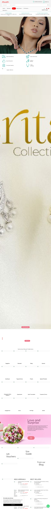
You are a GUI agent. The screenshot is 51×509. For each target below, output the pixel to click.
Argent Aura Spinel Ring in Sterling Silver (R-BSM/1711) (41, 499)
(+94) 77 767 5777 (9, 14)
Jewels (4, 8)
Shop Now (27, 340)
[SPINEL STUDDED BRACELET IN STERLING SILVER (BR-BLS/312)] (15, 488)
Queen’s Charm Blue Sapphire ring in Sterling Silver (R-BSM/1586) (41, 490)
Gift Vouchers (26, 8)
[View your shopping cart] (48, 8)
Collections (8, 8)
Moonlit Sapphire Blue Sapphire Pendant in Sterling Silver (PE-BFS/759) (40, 507)
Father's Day (5, 10)
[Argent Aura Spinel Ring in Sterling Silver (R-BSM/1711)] (32, 499)
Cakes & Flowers (19, 8)
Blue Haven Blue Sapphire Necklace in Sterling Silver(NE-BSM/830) (41, 482)
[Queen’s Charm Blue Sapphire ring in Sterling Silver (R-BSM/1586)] (32, 491)
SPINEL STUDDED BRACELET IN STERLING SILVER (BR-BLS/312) (22, 482)
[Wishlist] (46, 8)
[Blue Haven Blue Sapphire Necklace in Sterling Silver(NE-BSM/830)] (32, 482)
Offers (13, 8)
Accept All (13, 504)
